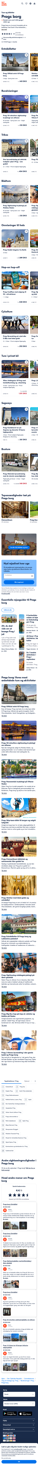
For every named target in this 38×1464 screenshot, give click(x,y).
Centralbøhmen (29, 1379)
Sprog (5, 1390)
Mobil (5, 1409)
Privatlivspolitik (5, 593)
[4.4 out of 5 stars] (19, 1195)
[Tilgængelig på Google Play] (10, 1414)
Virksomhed (7, 1425)
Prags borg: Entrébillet (10, 1204)
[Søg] (22, 3)
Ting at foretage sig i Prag (9, 1381)
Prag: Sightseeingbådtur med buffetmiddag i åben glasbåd (17, 1262)
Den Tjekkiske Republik (14, 1379)
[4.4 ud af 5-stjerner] (7, 34)
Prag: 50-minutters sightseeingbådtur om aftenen (19, 1320)
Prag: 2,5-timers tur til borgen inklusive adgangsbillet (15, 1346)
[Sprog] (30, 3)
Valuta (5, 1399)
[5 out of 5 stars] (19, 1207)
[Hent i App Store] (25, 1414)
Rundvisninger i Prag (27, 1381)
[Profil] (34, 4)
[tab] (11, 1081)
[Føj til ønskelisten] (26, 55)
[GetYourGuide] (4, 3)
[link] (14, 68)
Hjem (3, 1379)
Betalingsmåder (8, 1433)
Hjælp (5, 1420)
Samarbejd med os (9, 1429)
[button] (14, 68)
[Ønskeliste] (26, 4)
